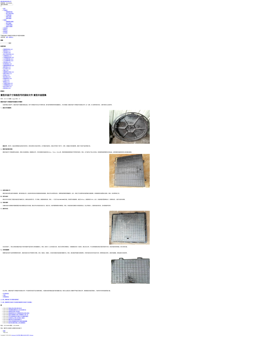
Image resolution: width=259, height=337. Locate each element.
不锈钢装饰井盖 (8, 57)
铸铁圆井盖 (7, 78)
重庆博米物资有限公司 (6, 1)
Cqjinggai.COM (14, 335)
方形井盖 (7, 52)
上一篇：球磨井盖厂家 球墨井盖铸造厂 (10, 299)
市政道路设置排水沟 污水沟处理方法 (17, 309)
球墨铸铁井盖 (9, 11)
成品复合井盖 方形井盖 (14, 311)
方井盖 (6, 80)
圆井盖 (6, 81)
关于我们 (5, 32)
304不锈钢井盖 (8, 59)
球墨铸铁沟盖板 (9, 21)
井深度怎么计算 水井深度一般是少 (16, 318)
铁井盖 (6, 75)
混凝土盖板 (8, 16)
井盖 (5, 70)
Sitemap (31, 335)
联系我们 (5, 31)
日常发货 (5, 28)
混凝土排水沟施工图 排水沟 (15, 308)
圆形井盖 (7, 67)
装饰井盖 (7, 88)
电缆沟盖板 (8, 18)
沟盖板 (4, 20)
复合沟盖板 (8, 23)
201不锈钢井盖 (8, 60)
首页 (4, 8)
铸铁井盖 (7, 50)
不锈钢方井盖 (8, 83)
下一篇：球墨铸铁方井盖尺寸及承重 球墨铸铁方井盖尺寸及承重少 (16, 302)
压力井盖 (7, 68)
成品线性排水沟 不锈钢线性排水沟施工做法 (18, 313)
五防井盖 (7, 62)
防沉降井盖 (7, 63)
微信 (4, 330)
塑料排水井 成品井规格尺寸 (15, 319)
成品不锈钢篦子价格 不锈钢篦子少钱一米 (18, 314)
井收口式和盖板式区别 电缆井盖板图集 (17, 321)
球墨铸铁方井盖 (8, 72)
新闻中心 (5, 29)
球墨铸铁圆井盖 (8, 65)
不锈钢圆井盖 (8, 84)
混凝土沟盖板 (9, 26)
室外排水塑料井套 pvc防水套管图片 (16, 322)
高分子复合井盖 (9, 13)
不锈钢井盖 (8, 15)
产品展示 (5, 10)
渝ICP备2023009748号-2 (24, 335)
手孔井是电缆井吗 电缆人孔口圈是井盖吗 (18, 316)
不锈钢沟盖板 (9, 24)
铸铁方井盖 (7, 73)
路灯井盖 (7, 76)
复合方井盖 (7, 86)
